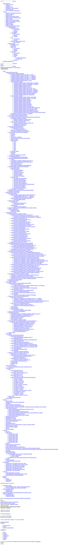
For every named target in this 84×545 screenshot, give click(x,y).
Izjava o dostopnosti (5, 522)
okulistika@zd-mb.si (14, 504)
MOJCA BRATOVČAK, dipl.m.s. (8, 503)
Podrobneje (38, 541)
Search (14, 1)
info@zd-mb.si (7, 513)
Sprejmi (2, 542)
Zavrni (2, 543)
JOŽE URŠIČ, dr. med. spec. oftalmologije (9, 502)
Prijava (2, 64)
